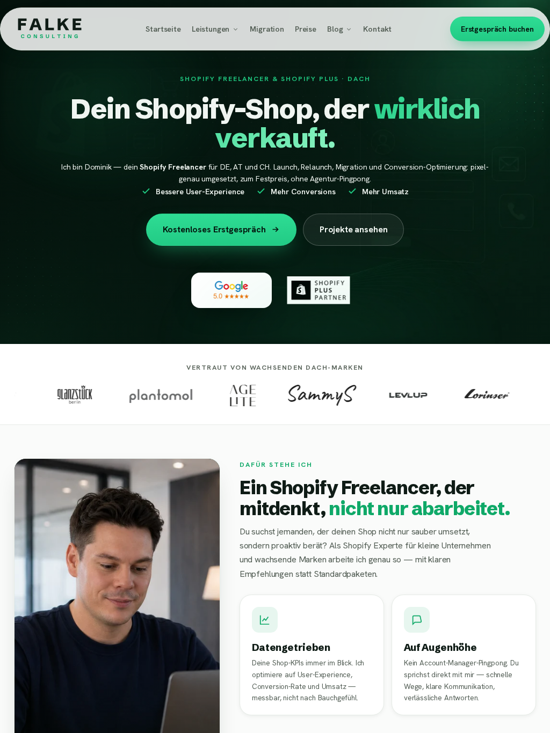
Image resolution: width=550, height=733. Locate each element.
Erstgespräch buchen (497, 29)
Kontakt (377, 29)
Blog (335, 29)
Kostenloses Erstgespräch (214, 229)
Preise (305, 29)
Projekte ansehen (354, 229)
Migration (267, 29)
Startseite (163, 29)
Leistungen (210, 29)
